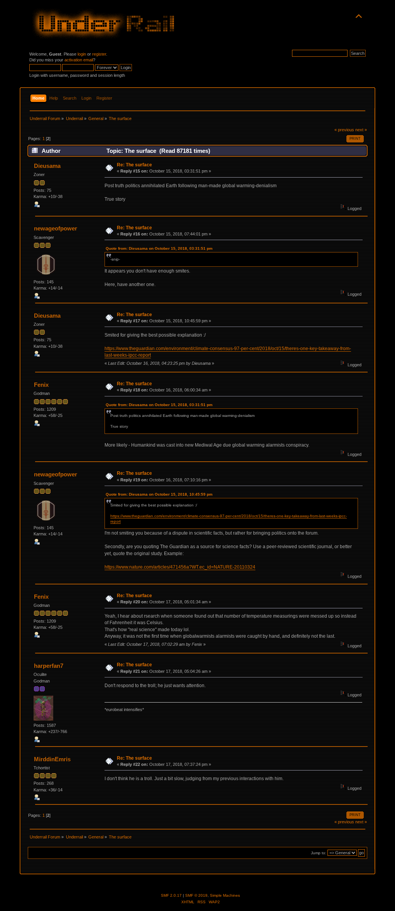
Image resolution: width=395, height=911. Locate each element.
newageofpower (55, 228)
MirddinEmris (52, 759)
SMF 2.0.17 (171, 895)
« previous (344, 129)
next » (361, 129)
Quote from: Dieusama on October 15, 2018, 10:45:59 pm (159, 494)
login (82, 54)
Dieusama (47, 166)
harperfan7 (48, 665)
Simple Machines (225, 895)
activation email (78, 60)
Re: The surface (134, 165)
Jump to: (318, 853)
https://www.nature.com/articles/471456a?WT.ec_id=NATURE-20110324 (180, 567)
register (99, 54)
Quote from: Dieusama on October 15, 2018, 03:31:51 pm (159, 248)
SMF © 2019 (196, 895)
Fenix (41, 384)
